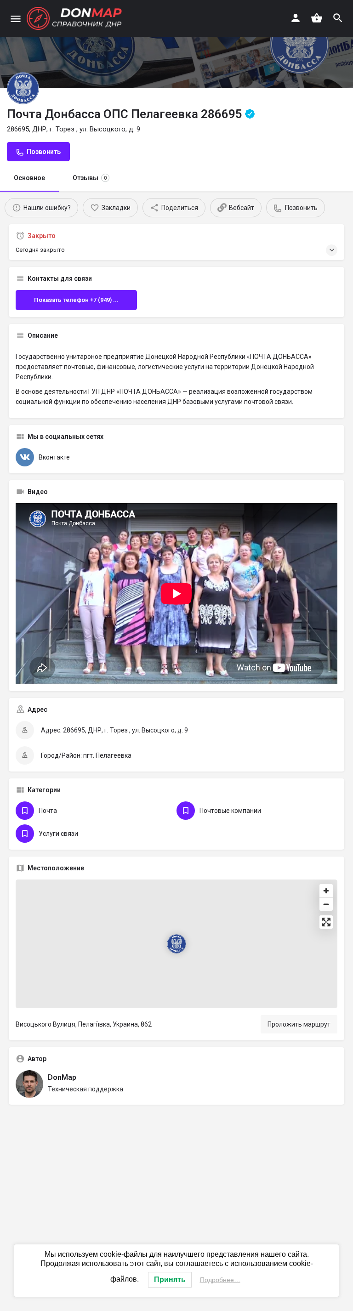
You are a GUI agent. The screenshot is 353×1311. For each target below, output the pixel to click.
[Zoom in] (326, 890)
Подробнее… (220, 1279)
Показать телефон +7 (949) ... (76, 299)
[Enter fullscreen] (326, 922)
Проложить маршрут (299, 1024)
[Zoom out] (326, 904)
